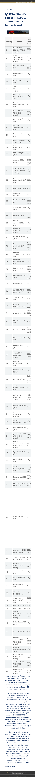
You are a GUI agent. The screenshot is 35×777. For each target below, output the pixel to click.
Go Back (10, 9)
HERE (26, 700)
